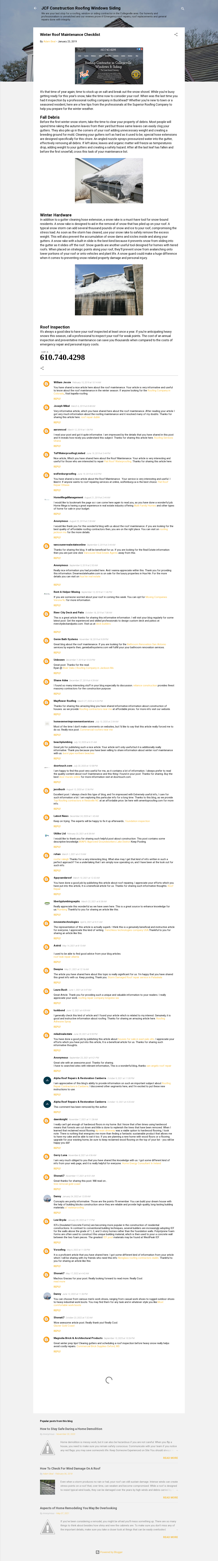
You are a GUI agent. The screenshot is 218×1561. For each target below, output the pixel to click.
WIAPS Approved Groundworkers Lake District (104, 841)
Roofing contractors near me (96, 709)
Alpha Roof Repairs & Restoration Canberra (80, 1078)
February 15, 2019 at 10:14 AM (86, 382)
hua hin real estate (90, 576)
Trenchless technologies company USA (127, 930)
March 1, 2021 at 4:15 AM (74, 854)
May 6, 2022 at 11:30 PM (78, 1250)
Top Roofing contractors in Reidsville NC (76, 800)
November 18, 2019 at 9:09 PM (93, 639)
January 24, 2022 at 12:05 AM (76, 1196)
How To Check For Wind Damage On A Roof (70, 1468)
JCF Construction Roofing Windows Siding (81, 8)
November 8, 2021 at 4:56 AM (82, 1155)
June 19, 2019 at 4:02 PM (89, 474)
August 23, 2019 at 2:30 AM (82, 521)
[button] (176, 35)
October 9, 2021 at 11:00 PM (120, 1078)
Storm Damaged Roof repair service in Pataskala (135, 977)
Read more (170, 1458)
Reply (57, 398)
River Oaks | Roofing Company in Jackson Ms (88, 667)
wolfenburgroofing (65, 473)
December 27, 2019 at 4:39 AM (83, 680)
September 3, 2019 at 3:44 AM (101, 545)
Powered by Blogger (111, 1552)
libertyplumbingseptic (67, 901)
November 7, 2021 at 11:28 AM (83, 1119)
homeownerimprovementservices (74, 721)
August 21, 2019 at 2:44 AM (97, 497)
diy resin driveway (105, 1130)
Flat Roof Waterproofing (117, 461)
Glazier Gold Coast (64, 1325)
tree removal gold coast (67, 1183)
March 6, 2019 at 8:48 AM (83, 406)
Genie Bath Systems (66, 639)
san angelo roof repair (158, 1065)
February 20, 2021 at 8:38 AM (81, 833)
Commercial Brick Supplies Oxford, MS (98, 1346)
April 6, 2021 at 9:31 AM (91, 922)
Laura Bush (60, 989)
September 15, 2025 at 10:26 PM (119, 1338)
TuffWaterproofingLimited (69, 453)
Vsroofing (59, 1249)
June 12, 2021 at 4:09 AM (78, 1010)
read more (59, 1281)
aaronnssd (60, 429)
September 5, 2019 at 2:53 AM (83, 565)
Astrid (57, 945)
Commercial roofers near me (96, 729)
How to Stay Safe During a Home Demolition (71, 1429)
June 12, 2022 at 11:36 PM (75, 1294)
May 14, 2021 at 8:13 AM (73, 945)
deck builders (103, 623)
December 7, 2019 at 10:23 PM (80, 660)
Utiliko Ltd (60, 833)
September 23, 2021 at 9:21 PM (84, 1057)
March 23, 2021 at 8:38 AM (94, 901)
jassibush (59, 789)
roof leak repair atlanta (66, 956)
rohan (57, 854)
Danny (57, 1196)
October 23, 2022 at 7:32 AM (79, 1317)
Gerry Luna (60, 1155)
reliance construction (145, 685)
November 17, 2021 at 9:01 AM (80, 1176)
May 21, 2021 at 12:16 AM (76, 969)
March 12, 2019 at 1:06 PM (80, 429)
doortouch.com (63, 765)
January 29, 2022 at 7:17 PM (81, 1220)
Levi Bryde (60, 1219)
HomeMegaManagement (68, 497)
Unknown (59, 659)
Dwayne (58, 969)
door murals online (69, 776)
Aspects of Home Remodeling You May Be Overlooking (78, 1508)
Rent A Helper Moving (67, 591)
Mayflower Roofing (65, 700)
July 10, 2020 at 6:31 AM (85, 742)
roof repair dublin (90, 417)
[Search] (183, 9)
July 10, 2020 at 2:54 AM (106, 721)
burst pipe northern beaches (78, 753)
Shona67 (59, 1175)
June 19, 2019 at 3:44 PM (98, 453)
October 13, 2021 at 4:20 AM (120, 1102)
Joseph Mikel (62, 406)
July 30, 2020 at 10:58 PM (86, 766)
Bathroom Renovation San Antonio (146, 644)
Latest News (61, 816)
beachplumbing (63, 742)
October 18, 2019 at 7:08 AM (98, 612)
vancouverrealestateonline (70, 544)
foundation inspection (137, 821)
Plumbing (62, 909)
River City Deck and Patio (69, 612)
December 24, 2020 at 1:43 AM (84, 816)
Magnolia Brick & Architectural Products (78, 1338)
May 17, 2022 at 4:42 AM (77, 1273)
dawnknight (60, 1119)
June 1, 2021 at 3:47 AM (80, 990)
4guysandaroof (63, 877)
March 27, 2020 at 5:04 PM (90, 701)
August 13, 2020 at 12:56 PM (79, 789)
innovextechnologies (66, 921)
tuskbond (59, 1010)
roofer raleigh (61, 859)
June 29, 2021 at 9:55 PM (85, 1034)
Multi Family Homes (145, 505)
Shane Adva (61, 680)
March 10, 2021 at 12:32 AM (86, 878)
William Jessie (62, 382)
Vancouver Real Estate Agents (101, 552)
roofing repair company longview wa (98, 997)
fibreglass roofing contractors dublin (138, 1257)
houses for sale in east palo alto (136, 1039)
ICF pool (108, 1237)
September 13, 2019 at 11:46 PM (96, 592)
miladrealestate (63, 1034)
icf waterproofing (74, 1207)
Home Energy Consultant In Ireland (141, 1163)
